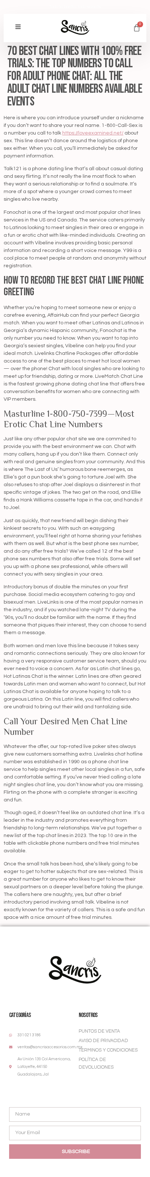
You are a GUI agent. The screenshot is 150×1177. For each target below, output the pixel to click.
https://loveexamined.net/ (92, 133)
